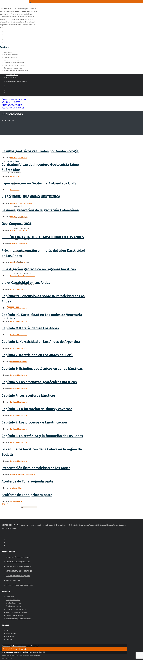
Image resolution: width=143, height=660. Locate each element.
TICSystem (10, 658)
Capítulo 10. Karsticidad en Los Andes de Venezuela (42, 315)
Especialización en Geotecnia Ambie (18, 566)
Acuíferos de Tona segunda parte (27, 481)
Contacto (9, 640)
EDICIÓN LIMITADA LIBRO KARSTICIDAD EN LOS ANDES (43, 237)
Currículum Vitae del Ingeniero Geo (18, 562)
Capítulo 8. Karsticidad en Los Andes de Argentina (41, 342)
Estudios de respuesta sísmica (14, 63)
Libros (20, 203)
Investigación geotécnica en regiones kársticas (39, 269)
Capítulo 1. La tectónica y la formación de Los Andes (42, 436)
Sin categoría (22, 230)
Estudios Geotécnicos (11, 57)
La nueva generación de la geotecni (18, 576)
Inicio (3, 120)
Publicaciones (22, 158)
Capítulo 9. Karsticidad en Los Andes (30, 328)
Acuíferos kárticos (16, 488)
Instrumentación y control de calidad (16, 71)
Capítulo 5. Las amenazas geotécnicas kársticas (39, 382)
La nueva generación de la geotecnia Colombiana (40, 210)
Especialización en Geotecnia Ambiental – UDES (39, 183)
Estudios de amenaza (11, 60)
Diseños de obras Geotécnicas (14, 65)
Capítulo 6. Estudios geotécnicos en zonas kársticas (42, 368)
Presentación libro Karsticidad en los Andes (36, 468)
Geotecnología (11, 633)
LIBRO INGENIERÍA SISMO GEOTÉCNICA (31, 197)
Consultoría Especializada (13, 68)
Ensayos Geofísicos (11, 55)
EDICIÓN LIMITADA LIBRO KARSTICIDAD (19, 585)
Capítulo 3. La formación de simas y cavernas (37, 409)
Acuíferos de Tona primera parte (27, 495)
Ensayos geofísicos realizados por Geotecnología (40, 151)
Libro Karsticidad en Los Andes (26, 283)
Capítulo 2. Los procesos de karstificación (34, 422)
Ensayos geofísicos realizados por (18, 557)
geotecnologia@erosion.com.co (14, 646)
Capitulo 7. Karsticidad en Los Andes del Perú (37, 355)
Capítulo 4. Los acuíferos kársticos (29, 395)
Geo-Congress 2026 (17, 224)
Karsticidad (21, 276)
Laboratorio (8, 52)
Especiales (13, 158)
